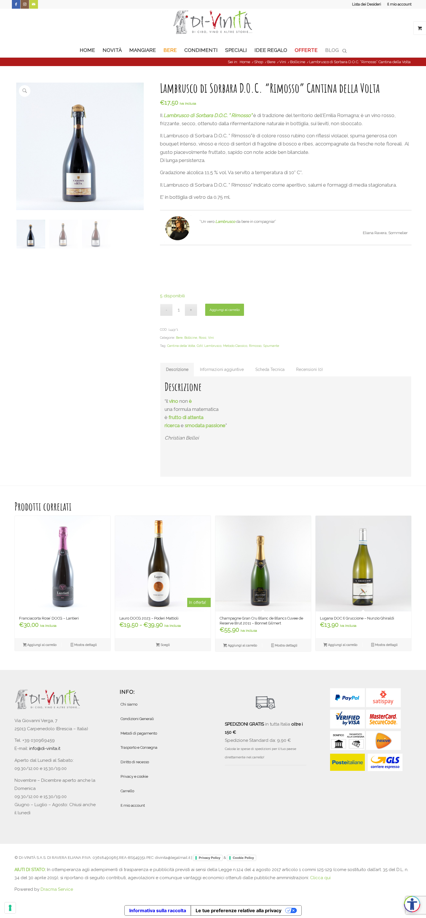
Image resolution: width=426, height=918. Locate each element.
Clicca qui (320, 877)
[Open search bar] (345, 50)
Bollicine (190, 338)
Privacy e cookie (134, 776)
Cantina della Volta (181, 346)
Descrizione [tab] (177, 369)
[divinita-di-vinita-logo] (213, 26)
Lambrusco (212, 346)
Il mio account (399, 4)
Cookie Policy (243, 858)
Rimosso (255, 346)
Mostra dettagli (85, 645)
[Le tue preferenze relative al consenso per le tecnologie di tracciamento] (10, 907)
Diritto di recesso (135, 762)
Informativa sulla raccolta (157, 910)
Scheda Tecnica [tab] (270, 369)
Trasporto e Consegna (139, 747)
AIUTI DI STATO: (30, 869)
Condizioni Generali (137, 719)
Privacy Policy (209, 858)
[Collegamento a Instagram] (25, 4)
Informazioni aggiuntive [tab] (222, 369)
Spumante (271, 346)
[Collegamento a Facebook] (16, 4)
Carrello (127, 791)
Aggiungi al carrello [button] (41, 645)
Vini (211, 338)
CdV (200, 346)
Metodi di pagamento (139, 733)
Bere (179, 338)
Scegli (165, 645)
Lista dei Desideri (366, 4)
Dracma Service (57, 889)
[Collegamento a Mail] (33, 4)
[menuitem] (366, 4)
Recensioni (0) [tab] (309, 369)
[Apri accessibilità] (412, 904)
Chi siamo (129, 704)
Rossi (202, 338)
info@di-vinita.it (44, 748)
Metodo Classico (235, 346)
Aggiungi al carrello (225, 310)
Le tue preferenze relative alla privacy (238, 910)
